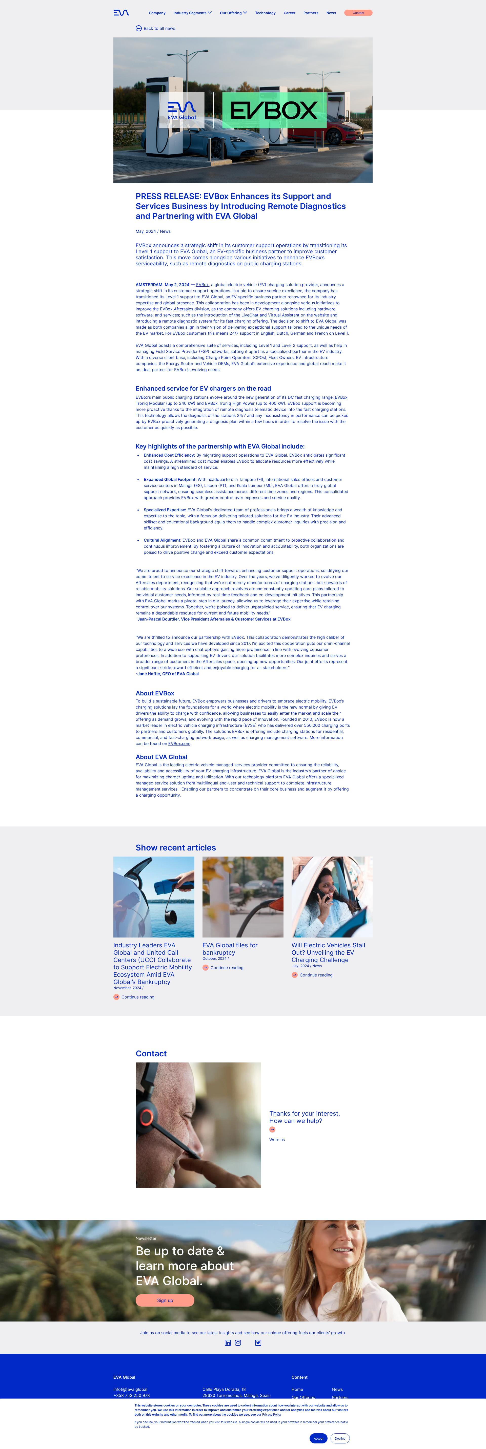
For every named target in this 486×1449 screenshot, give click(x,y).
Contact (358, 13)
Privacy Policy (271, 1414)
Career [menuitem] (289, 13)
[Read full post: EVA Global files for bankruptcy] (243, 897)
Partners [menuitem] (310, 13)
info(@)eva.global (130, 1389)
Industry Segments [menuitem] (190, 13)
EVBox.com (179, 743)
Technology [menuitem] (265, 13)
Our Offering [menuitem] (231, 13)
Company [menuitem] (157, 13)
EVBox (202, 284)
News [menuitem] (331, 13)
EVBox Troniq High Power (230, 403)
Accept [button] (318, 1438)
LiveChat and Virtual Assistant (270, 314)
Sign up (165, 1300)
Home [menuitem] (297, 1389)
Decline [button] (340, 1438)
